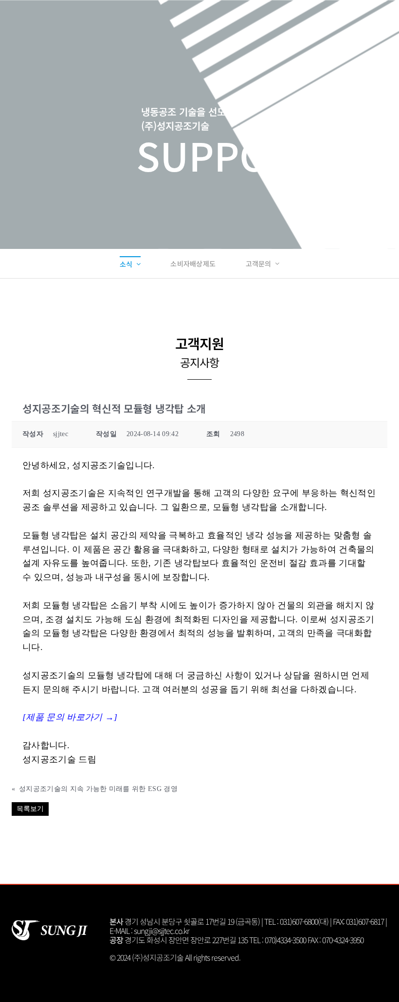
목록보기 (30, 808)
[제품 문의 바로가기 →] (70, 717)
